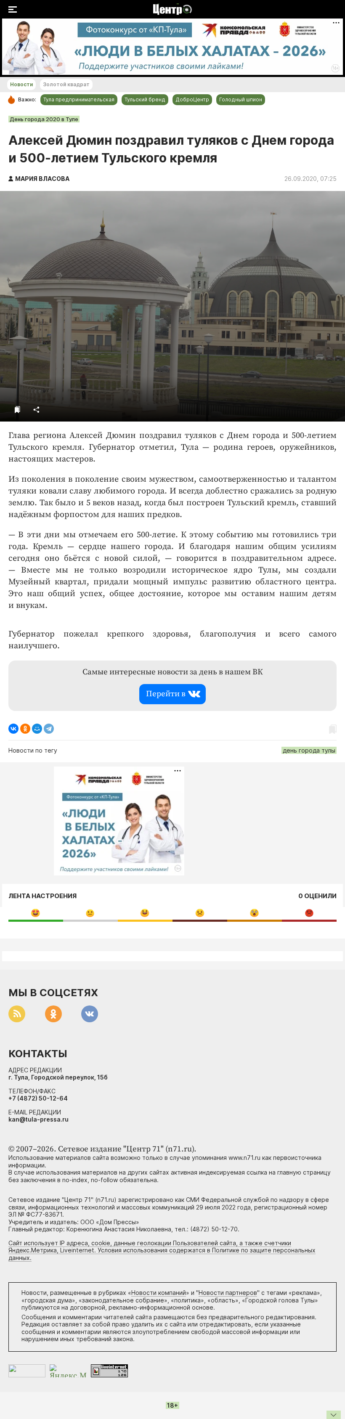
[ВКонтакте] (13, 729)
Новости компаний (158, 1292)
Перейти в (166, 694)
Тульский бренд (145, 99)
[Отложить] (17, 409)
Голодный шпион (240, 99)
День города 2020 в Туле (44, 119)
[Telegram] (49, 729)
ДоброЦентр (192, 99)
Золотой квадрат (66, 84)
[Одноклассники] (25, 729)
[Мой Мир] (37, 729)
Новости (21, 84)
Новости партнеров (228, 1292)
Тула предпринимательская (78, 99)
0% (35, 912)
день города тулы (309, 750)
